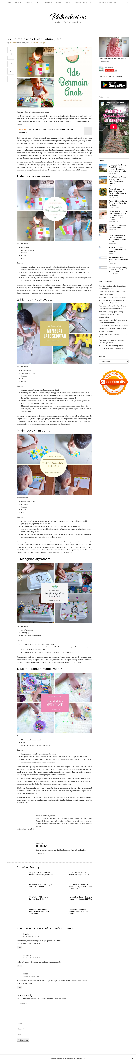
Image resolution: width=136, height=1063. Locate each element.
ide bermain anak (53, 818)
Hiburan (38, 3)
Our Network (111, 3)
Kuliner (101, 3)
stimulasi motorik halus (65, 824)
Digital (68, 3)
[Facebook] (43, 854)
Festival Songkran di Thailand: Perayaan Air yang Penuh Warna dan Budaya (117, 238)
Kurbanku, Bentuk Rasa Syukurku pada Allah (118, 226)
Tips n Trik (91, 3)
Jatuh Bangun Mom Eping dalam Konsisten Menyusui (118, 249)
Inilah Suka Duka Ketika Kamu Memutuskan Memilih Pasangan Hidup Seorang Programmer (113, 300)
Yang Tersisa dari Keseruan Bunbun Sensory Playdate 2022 (41, 873)
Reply (19, 947)
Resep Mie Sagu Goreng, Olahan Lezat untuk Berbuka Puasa (118, 269)
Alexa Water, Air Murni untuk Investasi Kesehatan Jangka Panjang (117, 180)
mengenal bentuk (78, 821)
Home (9, 3)
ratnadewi (13, 43)
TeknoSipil (103, 286)
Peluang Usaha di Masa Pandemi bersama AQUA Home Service (80, 911)
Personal (59, 3)
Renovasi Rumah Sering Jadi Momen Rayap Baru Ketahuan (118, 203)
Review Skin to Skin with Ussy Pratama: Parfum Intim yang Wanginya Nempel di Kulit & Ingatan (118, 215)
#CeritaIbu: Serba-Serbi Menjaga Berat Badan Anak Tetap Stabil (39, 911)
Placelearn (102, 297)
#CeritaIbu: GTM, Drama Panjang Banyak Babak (38, 898)
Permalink (30, 829)
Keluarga (18, 3)
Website (39, 854)
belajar (44, 818)
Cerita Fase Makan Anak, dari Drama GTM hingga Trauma (80, 873)
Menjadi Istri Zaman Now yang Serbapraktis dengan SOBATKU (80, 898)
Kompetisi (48, 3)
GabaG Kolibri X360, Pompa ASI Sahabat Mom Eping (118, 259)
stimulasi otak (80, 824)
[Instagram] (45, 854)
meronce (44, 824)
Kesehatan (28, 3)
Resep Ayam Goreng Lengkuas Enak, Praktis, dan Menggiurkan (111, 314)
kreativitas (67, 821)
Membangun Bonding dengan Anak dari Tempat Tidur (40, 886)
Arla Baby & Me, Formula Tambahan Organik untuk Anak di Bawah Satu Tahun (80, 887)
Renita (101, 346)
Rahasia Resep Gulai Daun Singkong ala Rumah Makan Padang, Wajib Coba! (118, 192)
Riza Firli (27, 934)
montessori (52, 824)
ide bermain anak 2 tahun (70, 818)
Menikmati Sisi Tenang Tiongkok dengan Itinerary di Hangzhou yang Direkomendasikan (118, 168)
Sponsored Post (79, 3)
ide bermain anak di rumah (51, 821)
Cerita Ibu (34, 43)
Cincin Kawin (103, 320)
